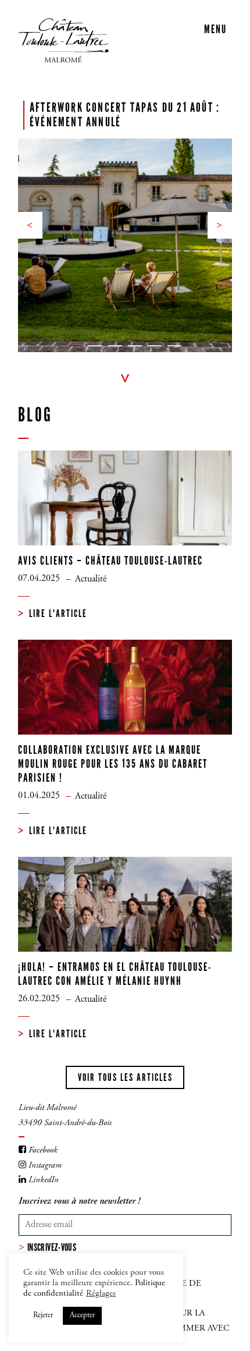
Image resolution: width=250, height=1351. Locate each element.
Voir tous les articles (125, 1077)
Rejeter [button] (43, 1316)
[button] (75, 345)
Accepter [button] (82, 1316)
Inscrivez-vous (51, 1247)
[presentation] (32, 225)
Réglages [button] (101, 1293)
